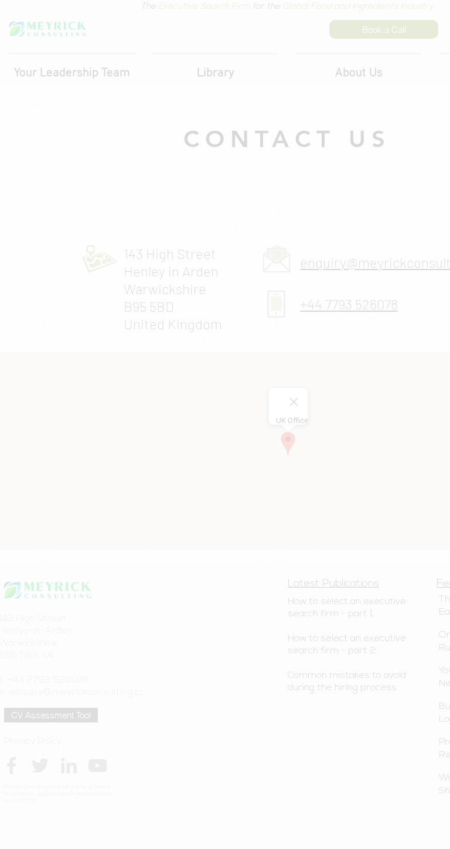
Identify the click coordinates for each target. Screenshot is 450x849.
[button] (151, 467)
